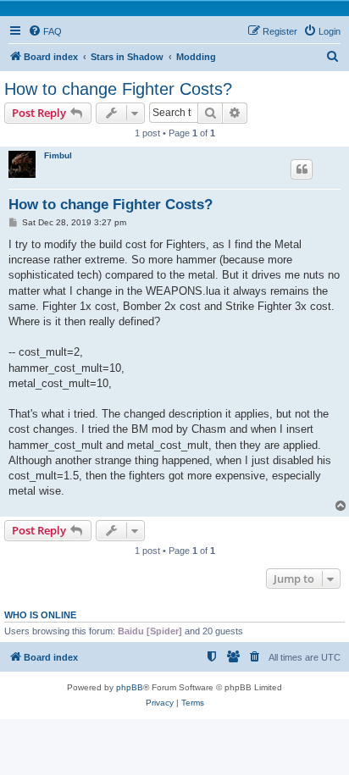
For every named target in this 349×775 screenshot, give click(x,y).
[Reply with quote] (302, 169)
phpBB (129, 687)
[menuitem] (45, 31)
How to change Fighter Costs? (118, 89)
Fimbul (58, 155)
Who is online (40, 615)
